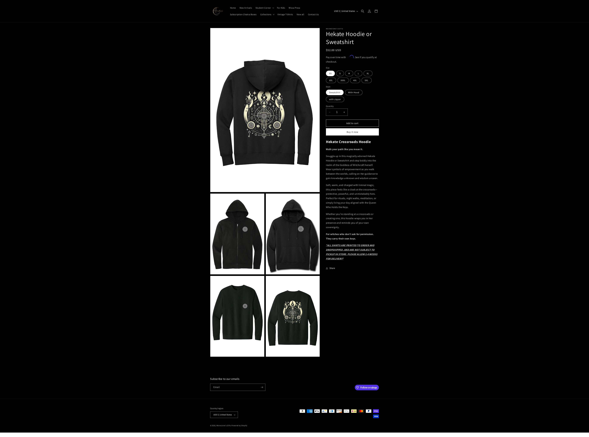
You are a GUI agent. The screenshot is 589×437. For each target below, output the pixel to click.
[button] (264, 8)
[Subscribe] (261, 387)
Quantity (330, 106)
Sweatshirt (334, 92)
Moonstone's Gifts (223, 425)
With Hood (353, 92)
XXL (331, 80)
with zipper (335, 99)
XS (330, 73)
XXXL (343, 80)
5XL (366, 80)
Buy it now (352, 131)
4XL (355, 80)
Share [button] (332, 268)
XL (368, 73)
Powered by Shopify (239, 425)
